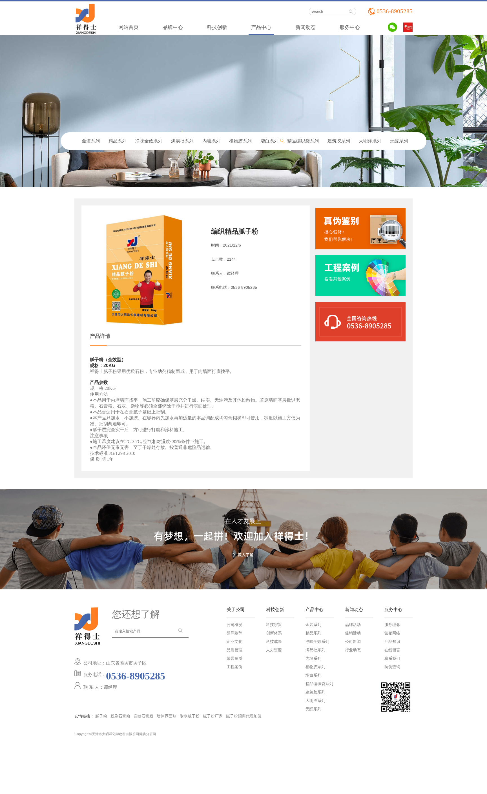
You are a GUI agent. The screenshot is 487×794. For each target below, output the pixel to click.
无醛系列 (399, 140)
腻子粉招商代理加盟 (244, 716)
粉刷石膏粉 (120, 716)
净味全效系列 (148, 140)
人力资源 (274, 650)
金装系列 (91, 140)
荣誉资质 (234, 659)
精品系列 (118, 140)
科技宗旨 (274, 625)
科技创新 (217, 27)
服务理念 (392, 625)
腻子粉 (101, 716)
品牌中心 (173, 27)
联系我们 (392, 659)
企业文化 (234, 642)
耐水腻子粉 (190, 716)
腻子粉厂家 (213, 716)
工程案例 (234, 667)
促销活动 (353, 633)
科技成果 (274, 642)
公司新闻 (353, 642)
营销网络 (392, 633)
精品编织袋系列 (303, 140)
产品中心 (261, 27)
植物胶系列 (240, 140)
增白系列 (269, 140)
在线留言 (392, 650)
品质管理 (234, 650)
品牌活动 (353, 625)
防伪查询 (392, 667)
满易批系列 (182, 140)
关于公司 (236, 609)
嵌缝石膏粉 (143, 716)
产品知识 (392, 642)
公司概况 (234, 625)
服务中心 (350, 27)
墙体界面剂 (166, 716)
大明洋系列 (370, 140)
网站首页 (128, 27)
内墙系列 (211, 140)
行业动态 (353, 650)
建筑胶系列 (338, 140)
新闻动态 (305, 27)
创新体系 (274, 633)
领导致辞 (234, 633)
